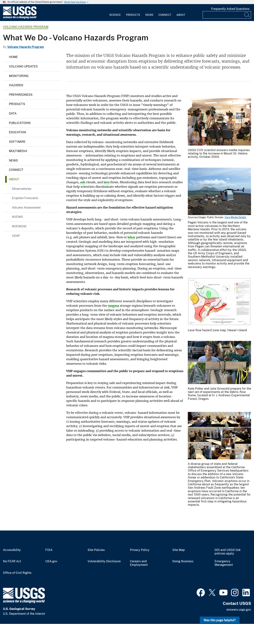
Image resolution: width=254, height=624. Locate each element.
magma (113, 305)
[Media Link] (219, 122)
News (149, 14)
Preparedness (21, 94)
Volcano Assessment (26, 207)
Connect (164, 14)
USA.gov (51, 561)
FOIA (48, 550)
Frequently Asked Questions (230, 9)
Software (17, 141)
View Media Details (235, 217)
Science (115, 14)
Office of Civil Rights (17, 573)
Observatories (21, 189)
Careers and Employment (139, 563)
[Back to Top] (240, 610)
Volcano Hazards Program (25, 27)
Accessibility (12, 550)
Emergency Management (224, 563)
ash (82, 182)
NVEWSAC (19, 226)
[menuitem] (115, 12)
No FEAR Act (12, 561)
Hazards (16, 85)
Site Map (178, 550)
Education (17, 132)
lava (107, 182)
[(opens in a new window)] (201, 592)
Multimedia (18, 151)
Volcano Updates (23, 66)
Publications (20, 123)
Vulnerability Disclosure (104, 561)
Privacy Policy (139, 550)
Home (13, 57)
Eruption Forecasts (25, 198)
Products (133, 14)
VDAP (16, 236)
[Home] (19, 18)
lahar (131, 237)
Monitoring (18, 76)
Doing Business (182, 561)
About (180, 14)
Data (13, 113)
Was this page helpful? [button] (220, 620)
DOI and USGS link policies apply (228, 551)
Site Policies (96, 550)
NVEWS (17, 217)
